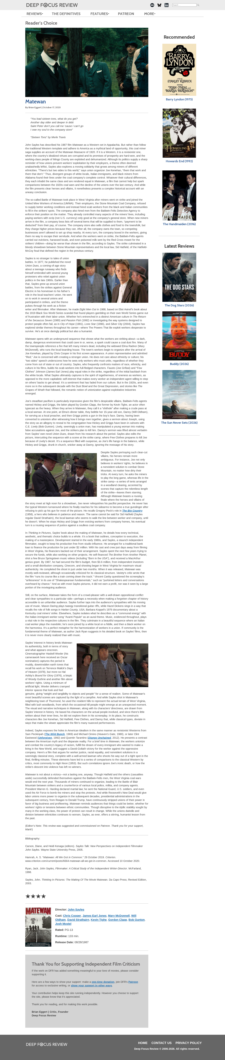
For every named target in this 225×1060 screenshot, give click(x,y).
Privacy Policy (189, 1043)
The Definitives (66, 13)
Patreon (126, 13)
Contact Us (161, 1043)
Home (143, 1043)
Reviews (34, 13)
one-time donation (103, 981)
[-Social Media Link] (152, 5)
